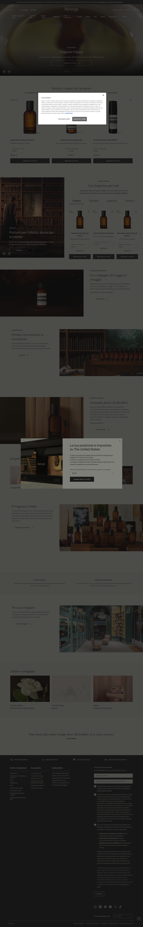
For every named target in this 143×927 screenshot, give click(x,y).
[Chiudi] (103, 95)
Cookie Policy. (69, 113)
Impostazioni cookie (64, 119)
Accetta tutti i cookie (79, 119)
